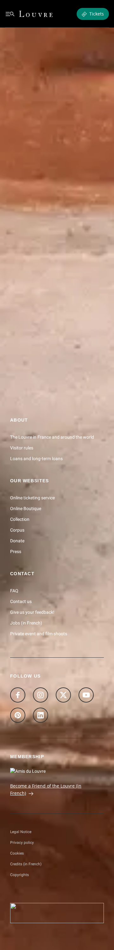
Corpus (17, 529)
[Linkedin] (40, 715)
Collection (19, 518)
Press (15, 551)
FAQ (14, 590)
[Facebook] (17, 695)
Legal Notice (20, 832)
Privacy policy (22, 842)
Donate (17, 540)
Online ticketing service (32, 497)
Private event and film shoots (38, 633)
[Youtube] (86, 695)
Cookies (17, 853)
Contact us (21, 601)
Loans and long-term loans (36, 458)
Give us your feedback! (32, 611)
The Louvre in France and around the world (52, 437)
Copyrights (19, 875)
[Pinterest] (17, 715)
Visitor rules (21, 447)
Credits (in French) (25, 864)
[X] (63, 695)
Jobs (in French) (26, 622)
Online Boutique (25, 508)
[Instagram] (40, 695)
